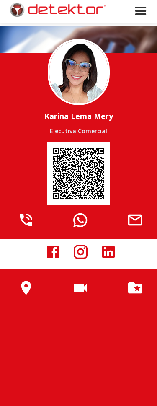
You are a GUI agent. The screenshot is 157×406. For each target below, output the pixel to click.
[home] (54, 9)
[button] (140, 20)
